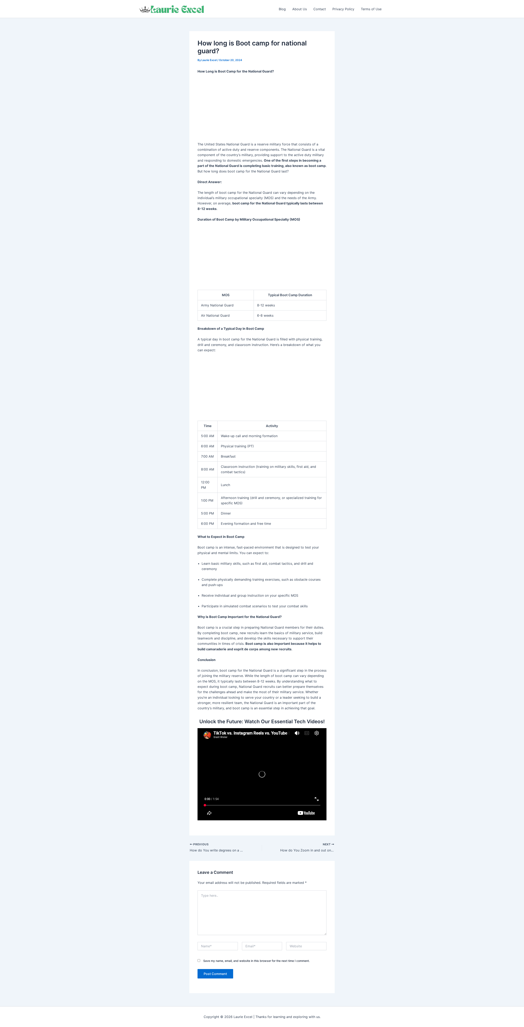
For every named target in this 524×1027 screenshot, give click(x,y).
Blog (282, 9)
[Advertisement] (262, 108)
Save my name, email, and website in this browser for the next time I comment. (256, 960)
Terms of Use (371, 9)
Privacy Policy (343, 9)
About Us (299, 9)
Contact (319, 9)
